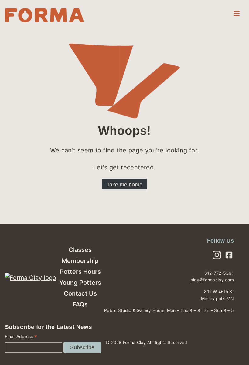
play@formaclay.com (212, 279)
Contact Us (80, 293)
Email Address (21, 337)
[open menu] (236, 13)
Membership (80, 260)
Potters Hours (80, 271)
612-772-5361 (219, 273)
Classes (80, 249)
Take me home (124, 185)
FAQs (80, 304)
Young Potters (80, 282)
